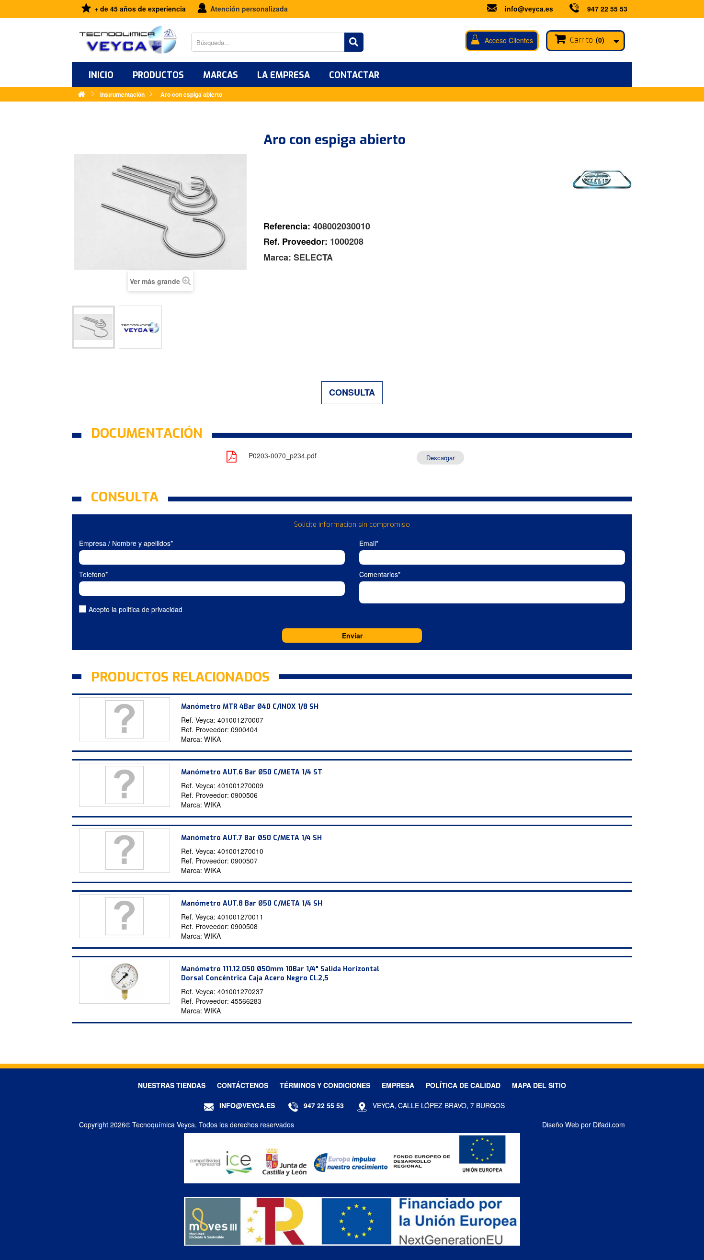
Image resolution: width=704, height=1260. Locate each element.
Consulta (352, 392)
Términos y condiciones (325, 1085)
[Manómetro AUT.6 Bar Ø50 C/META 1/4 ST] (124, 785)
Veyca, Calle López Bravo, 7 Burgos (439, 1105)
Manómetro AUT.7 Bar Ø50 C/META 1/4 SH (251, 837)
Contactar (354, 75)
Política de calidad (463, 1085)
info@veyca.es (529, 8)
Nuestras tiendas (171, 1085)
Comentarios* (379, 574)
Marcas (220, 75)
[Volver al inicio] (81, 94)
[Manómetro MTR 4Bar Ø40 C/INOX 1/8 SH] (124, 719)
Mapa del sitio (539, 1085)
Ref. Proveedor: (295, 242)
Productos (158, 75)
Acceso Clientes (509, 40)
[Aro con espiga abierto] (93, 327)
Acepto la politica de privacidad (135, 609)
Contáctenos (242, 1085)
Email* (368, 543)
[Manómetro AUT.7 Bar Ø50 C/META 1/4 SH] (124, 851)
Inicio (101, 75)
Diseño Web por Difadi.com (583, 1124)
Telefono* (93, 574)
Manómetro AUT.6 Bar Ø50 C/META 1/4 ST (251, 772)
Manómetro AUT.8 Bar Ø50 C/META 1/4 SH (251, 903)
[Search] (353, 42)
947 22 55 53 (607, 8)
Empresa (398, 1085)
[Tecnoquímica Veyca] (128, 40)
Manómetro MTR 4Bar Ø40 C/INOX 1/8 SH (249, 706)
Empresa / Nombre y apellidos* (126, 543)
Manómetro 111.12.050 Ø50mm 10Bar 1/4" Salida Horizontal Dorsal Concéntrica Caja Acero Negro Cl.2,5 (280, 974)
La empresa (283, 75)
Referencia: (286, 226)
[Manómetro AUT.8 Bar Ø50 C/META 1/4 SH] (124, 916)
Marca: (277, 257)
